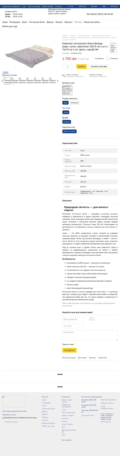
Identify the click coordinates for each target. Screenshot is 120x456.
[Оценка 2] (81, 344)
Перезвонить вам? (88, 415)
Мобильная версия (10, 422)
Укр (69, 6)
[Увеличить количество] (71, 66)
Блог (63, 427)
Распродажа (14, 22)
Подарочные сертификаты (11, 6)
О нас (24, 6)
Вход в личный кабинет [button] (67, 401)
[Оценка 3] (85, 344)
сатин (82, 150)
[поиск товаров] (116, 24)
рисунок (83, 186)
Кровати (59, 22)
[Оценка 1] (78, 344)
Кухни (24, 22)
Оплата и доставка (34, 6)
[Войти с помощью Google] (101, 319)
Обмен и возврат (47, 6)
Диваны (50, 22)
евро (82, 161)
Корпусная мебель (92, 22)
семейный (74, 103)
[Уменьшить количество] (64, 66)
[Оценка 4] (89, 344)
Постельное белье (37, 22)
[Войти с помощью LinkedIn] (104, 319)
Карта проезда (106, 422)
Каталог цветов (67, 424)
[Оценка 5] (93, 344)
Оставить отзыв (76, 53)
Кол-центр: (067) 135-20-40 (100, 14)
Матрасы (68, 22)
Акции (5, 22)
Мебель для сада (9, 26)
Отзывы (64, 421)
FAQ (63, 435)
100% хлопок (85, 155)
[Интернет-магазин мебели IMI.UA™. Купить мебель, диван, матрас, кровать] (14, 401)
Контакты (58, 6)
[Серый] (67, 90)
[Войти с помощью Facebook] (97, 319)
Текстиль (78, 22)
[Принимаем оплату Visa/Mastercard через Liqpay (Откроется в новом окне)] (19, 418)
